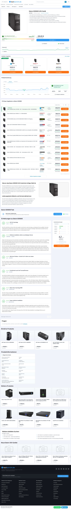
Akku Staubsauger (22, 482)
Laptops (37, 491)
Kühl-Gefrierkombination (58, 484)
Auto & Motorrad (4, 486)
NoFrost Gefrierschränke (23, 489)
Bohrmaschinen (39, 484)
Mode (2, 493)
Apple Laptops (21, 484)
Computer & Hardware (9, 4)
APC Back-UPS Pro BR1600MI (8, 342)
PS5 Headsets (21, 496)
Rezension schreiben (61, 245)
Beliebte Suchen (22, 480)
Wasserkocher (38, 495)
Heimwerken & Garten (5, 495)
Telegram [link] (65, 507)
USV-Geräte (26, 4)
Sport (2, 491)
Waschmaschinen (39, 496)
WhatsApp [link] (58, 507)
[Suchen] (65, 2)
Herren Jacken (38, 487)
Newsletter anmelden (63, 476)
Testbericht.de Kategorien (6, 480)
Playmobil (21, 486)
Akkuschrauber (39, 482)
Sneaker (20, 493)
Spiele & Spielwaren (4, 498)
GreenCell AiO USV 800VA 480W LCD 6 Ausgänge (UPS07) (42, 400)
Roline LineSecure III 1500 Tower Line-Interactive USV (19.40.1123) (59, 400)
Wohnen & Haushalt (5, 496)
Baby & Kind (3, 502)
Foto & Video (3, 489)
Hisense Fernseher (22, 487)
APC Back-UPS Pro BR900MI (25, 342)
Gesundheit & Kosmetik (5, 500)
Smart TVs (21, 491)
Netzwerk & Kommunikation (18, 4)
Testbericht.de (3, 4)
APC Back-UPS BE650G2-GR (42, 342)
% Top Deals (55, 498)
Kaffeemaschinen (39, 486)
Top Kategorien (39, 480)
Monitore (55, 489)
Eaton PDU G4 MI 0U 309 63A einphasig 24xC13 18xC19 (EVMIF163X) (42, 457)
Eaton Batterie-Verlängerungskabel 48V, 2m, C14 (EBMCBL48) (60, 457)
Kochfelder (38, 489)
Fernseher (55, 482)
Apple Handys (55, 496)
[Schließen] (69, 507)
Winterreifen (55, 491)
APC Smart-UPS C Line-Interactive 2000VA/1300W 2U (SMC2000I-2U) (26, 400)
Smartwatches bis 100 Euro (24, 495)
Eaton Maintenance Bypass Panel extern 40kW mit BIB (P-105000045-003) (9, 457)
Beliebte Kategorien (57, 480)
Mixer (54, 495)
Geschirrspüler (56, 486)
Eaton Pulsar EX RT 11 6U (7, 399)
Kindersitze (55, 493)
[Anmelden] (69, 2)
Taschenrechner (39, 493)
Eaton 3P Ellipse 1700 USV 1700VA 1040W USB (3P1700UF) (26, 457)
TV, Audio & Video (4, 487)
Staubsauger (55, 487)
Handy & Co (3, 484)
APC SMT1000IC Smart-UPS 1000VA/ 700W (58, 343)
